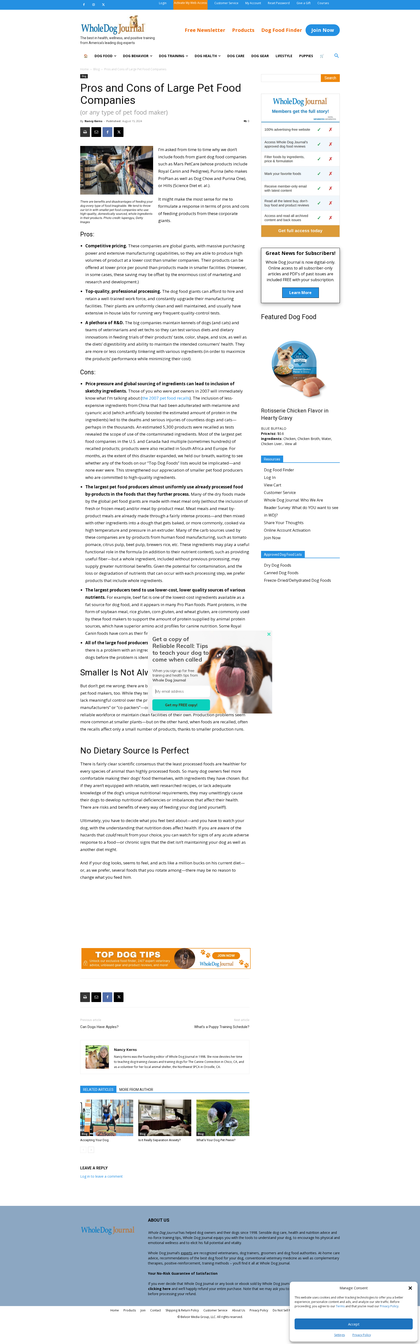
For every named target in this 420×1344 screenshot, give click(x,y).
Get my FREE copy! (181, 705)
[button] (410, 1288)
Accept (353, 1324)
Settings (339, 1335)
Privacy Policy (389, 1306)
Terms (340, 1306)
